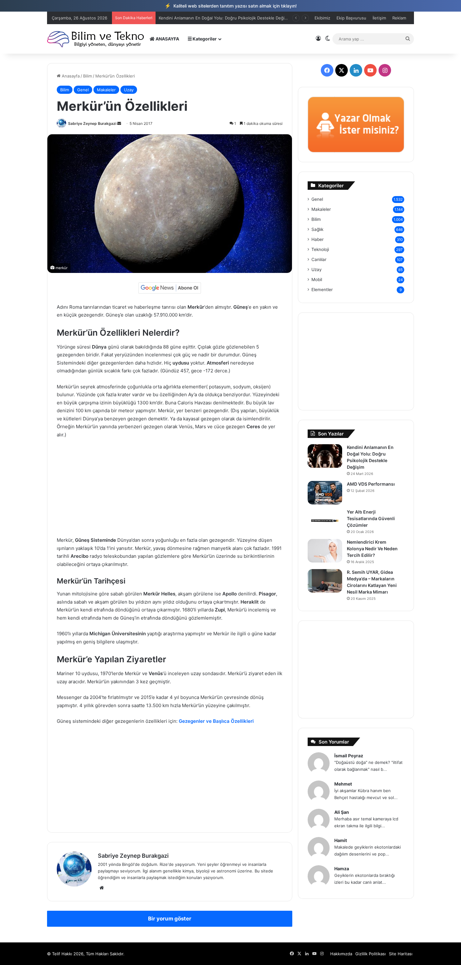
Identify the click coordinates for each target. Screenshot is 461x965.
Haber (317, 239)
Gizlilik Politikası (370, 953)
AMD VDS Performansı (180, 17)
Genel (83, 89)
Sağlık (317, 229)
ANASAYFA (167, 38)
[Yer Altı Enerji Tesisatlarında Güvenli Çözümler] (325, 520)
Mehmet (343, 783)
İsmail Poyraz (348, 755)
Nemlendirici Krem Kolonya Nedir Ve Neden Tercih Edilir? (372, 548)
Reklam (399, 17)
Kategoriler (204, 38)
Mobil (316, 279)
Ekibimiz (322, 17)
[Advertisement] (170, 490)
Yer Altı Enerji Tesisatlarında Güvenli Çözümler (371, 518)
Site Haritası (400, 953)
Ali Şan (341, 812)
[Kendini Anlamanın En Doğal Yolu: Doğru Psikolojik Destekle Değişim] (325, 456)
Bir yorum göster (169, 918)
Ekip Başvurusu (351, 17)
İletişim (379, 17)
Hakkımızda (341, 953)
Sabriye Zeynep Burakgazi (92, 123)
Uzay (129, 89)
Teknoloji (320, 249)
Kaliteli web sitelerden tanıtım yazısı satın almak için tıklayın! (231, 6)
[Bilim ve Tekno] (96, 38)
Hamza (341, 868)
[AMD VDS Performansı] (325, 492)
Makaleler (106, 89)
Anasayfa (70, 75)
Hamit (340, 840)
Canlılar (318, 259)
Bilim (87, 75)
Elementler (322, 289)
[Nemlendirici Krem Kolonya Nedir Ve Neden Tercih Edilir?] (325, 550)
